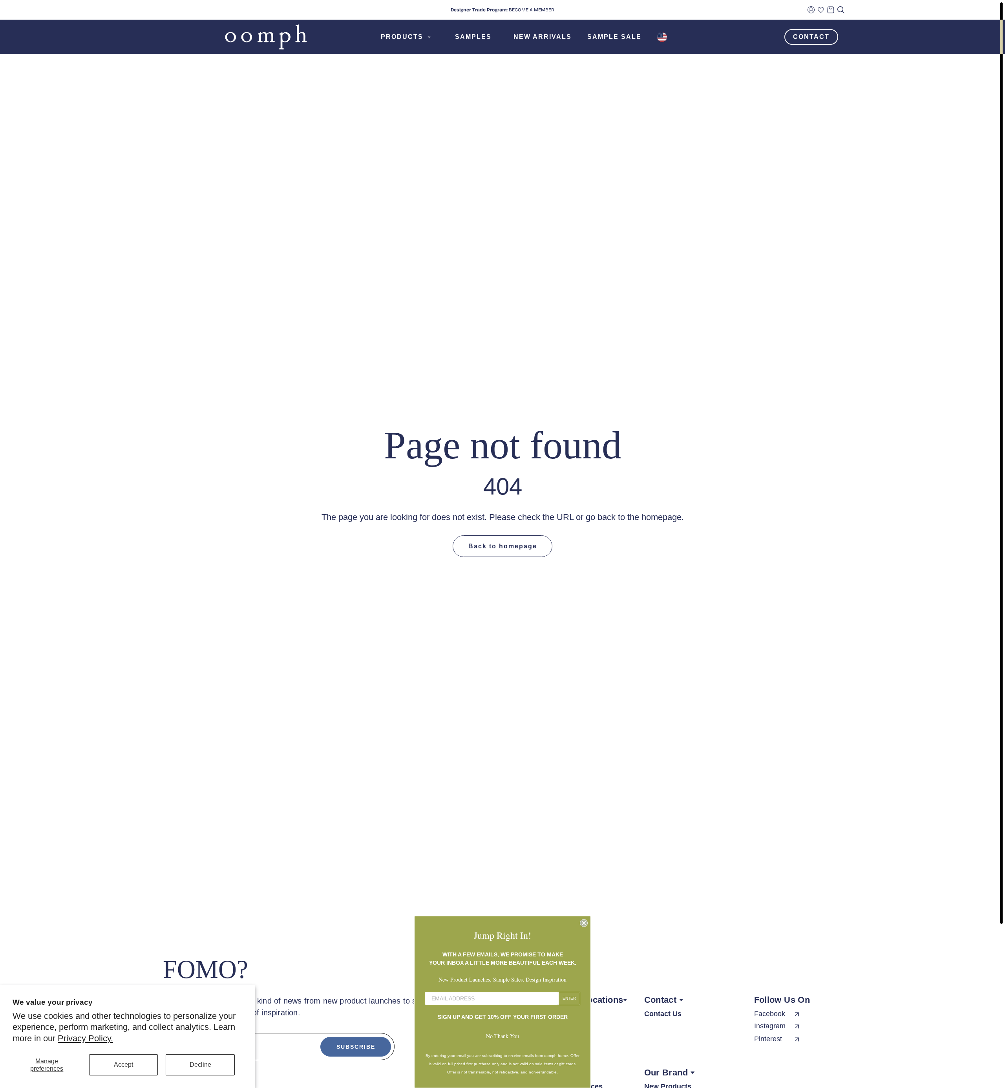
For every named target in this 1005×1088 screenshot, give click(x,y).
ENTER (569, 998)
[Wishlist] (821, 10)
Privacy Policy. (85, 1038)
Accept (123, 1064)
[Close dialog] (584, 923)
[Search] (841, 10)
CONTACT (811, 36)
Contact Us (663, 1014)
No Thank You (502, 1036)
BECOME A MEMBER (531, 10)
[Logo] (266, 37)
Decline (200, 1064)
